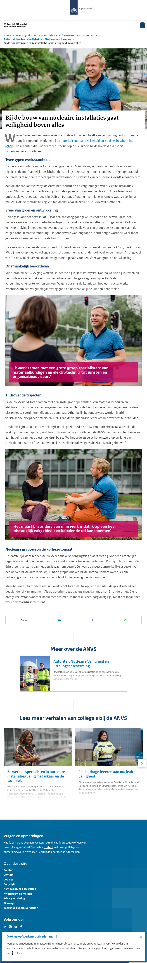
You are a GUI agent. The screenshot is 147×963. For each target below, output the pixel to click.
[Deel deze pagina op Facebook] (92, 620)
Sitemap (9, 903)
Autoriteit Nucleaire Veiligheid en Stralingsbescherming (37, 39)
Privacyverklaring (14, 898)
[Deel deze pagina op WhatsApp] (125, 620)
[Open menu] (142, 25)
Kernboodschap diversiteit (20, 889)
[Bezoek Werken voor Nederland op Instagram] (10, 926)
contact (48, 847)
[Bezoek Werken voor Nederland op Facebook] (21, 926)
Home (7, 35)
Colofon (8, 870)
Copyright (10, 884)
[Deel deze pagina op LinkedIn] (59, 620)
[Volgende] (142, 763)
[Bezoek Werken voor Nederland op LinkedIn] (5, 926)
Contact (8, 874)
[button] (142, 763)
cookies (17, 953)
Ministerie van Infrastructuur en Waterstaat (67, 35)
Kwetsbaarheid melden (18, 893)
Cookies (8, 879)
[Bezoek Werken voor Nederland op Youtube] (15, 926)
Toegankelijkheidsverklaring (21, 908)
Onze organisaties (26, 35)
